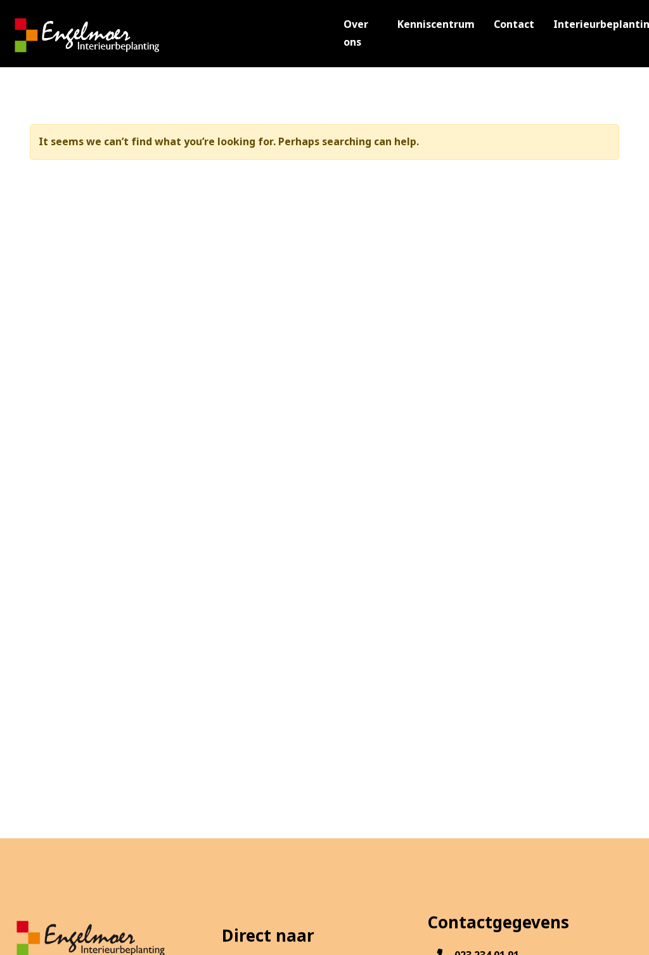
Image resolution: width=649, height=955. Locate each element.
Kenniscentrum (436, 24)
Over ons (356, 33)
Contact (514, 24)
